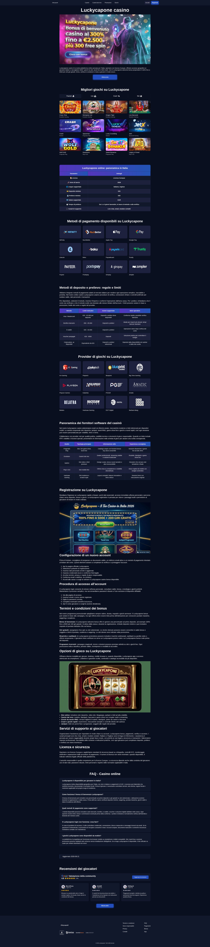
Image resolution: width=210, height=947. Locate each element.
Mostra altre (105, 905)
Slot (138, 96)
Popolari (69, 96)
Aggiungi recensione (140, 877)
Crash (115, 96)
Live (92, 96)
